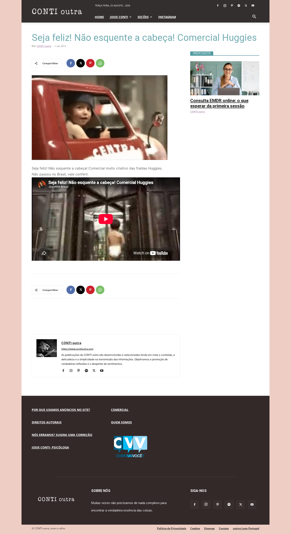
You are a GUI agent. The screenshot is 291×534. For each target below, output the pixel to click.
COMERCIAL (119, 410)
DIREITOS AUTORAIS (47, 422)
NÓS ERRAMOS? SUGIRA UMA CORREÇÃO (62, 435)
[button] (254, 17)
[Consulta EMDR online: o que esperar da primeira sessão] (224, 63)
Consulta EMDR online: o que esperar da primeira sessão (219, 103)
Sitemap (209, 528)
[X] (246, 6)
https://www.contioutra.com (77, 348)
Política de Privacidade (171, 528)
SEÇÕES (143, 17)
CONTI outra (44, 46)
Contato (224, 528)
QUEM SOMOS (121, 422)
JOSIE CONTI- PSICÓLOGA (50, 447)
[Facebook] (218, 6)
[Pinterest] (232, 6)
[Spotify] (239, 6)
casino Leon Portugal (246, 528)
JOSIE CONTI (119, 17)
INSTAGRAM (167, 17)
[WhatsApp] (100, 63)
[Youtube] (253, 6)
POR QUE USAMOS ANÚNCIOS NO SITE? (61, 410)
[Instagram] (225, 6)
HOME (99, 17)
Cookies (195, 528)
